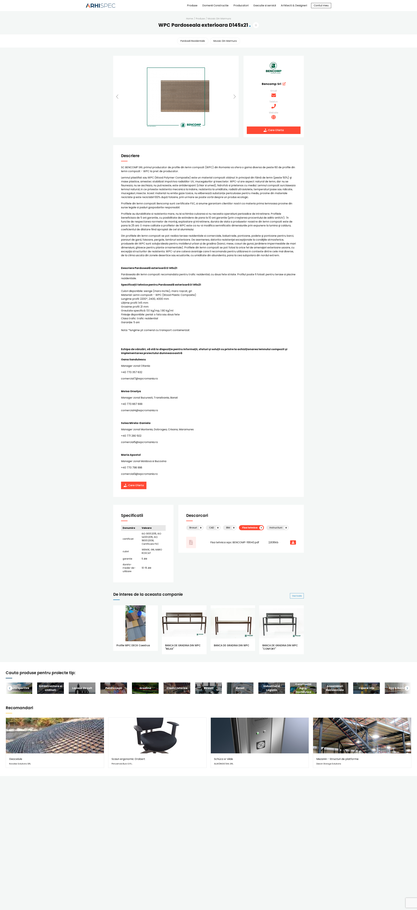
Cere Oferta (276, 130)
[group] (50, 688)
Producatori (241, 5)
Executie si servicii (264, 5)
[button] (121, 96)
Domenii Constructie (215, 5)
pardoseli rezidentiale (192, 41)
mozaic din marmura (219, 18)
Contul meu (321, 5)
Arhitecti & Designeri (294, 5)
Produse (192, 5)
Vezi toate (297, 595)
